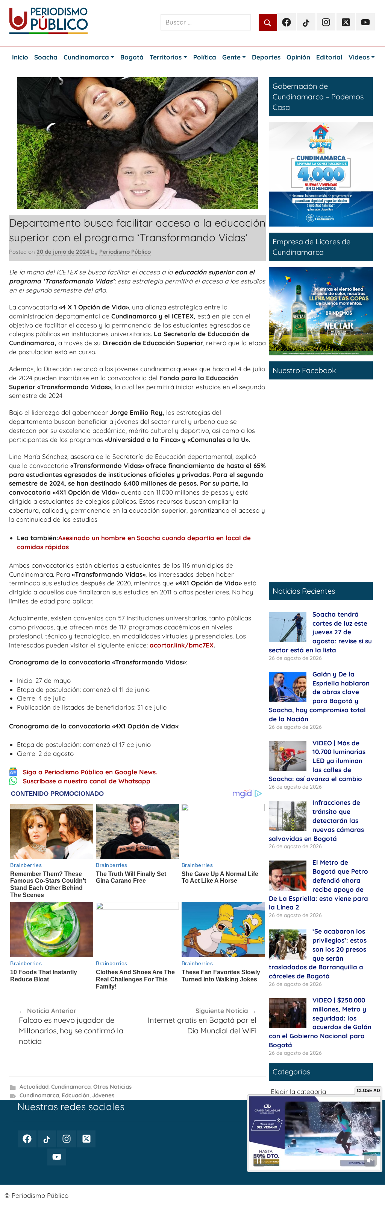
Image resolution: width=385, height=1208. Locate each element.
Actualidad (34, 1086)
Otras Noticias (112, 1086)
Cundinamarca (71, 1086)
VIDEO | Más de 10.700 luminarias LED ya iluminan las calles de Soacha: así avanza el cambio (317, 761)
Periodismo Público (125, 251)
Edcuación (75, 1095)
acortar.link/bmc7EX (182, 645)
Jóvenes (103, 1095)
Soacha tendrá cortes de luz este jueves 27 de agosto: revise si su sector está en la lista (320, 632)
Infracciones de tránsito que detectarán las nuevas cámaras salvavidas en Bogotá (316, 820)
